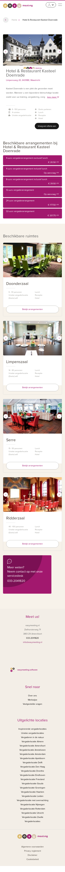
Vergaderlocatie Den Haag (32, 766)
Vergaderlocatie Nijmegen (32, 804)
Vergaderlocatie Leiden (32, 796)
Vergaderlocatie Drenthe (32, 771)
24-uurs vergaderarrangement (32, 202)
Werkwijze (32, 700)
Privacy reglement (32, 851)
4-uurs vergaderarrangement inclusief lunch (32, 170)
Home (14, 20)
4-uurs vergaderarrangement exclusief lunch (32, 160)
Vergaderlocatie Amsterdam (33, 754)
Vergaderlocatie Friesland (32, 779)
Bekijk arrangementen (32, 309)
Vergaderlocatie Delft (32, 762)
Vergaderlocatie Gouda (32, 783)
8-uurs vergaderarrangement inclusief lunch (32, 181)
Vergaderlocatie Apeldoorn (32, 758)
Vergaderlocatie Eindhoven (32, 775)
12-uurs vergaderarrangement (32, 192)
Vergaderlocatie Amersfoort (32, 745)
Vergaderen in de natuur (32, 737)
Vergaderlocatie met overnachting (32, 800)
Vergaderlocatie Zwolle (32, 817)
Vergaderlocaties (32, 821)
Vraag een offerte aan (47, 126)
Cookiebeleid (32, 859)
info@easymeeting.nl (32, 642)
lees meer (52, 97)
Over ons (32, 695)
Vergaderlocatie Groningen (32, 787)
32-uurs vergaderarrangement (32, 213)
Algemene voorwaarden (32, 846)
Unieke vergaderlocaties (32, 733)
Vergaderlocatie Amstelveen (32, 750)
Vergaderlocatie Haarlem (32, 792)
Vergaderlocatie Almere (33, 741)
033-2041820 (16, 581)
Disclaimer (32, 855)
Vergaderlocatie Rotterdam (32, 808)
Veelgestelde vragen (32, 704)
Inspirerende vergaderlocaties (32, 729)
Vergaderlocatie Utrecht (32, 813)
